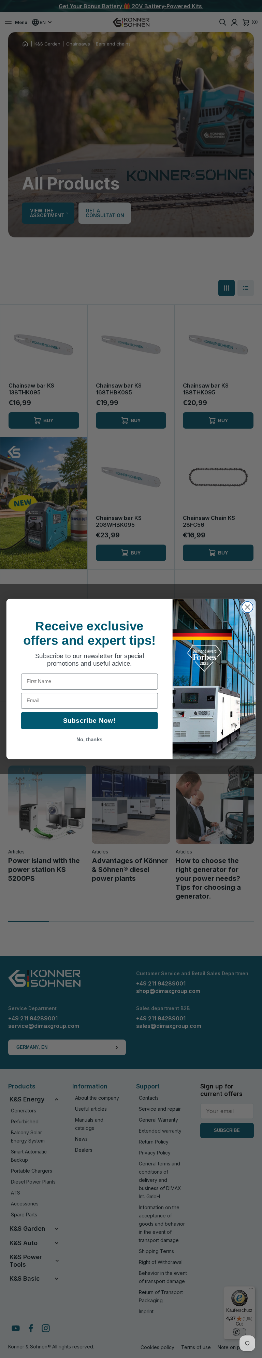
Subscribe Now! (89, 720)
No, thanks (89, 739)
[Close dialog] (247, 607)
